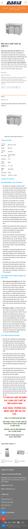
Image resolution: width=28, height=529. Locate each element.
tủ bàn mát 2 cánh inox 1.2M (13, 82)
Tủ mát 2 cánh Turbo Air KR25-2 (6, 461)
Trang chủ (5, 8)
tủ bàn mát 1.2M (9, 80)
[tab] (14, 96)
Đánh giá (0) (4, 99)
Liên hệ (3, 508)
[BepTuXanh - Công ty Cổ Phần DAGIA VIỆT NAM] (14, 2)
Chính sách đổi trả (6, 505)
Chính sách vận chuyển (7, 502)
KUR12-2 (3, 80)
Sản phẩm (12, 8)
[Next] (27, 456)
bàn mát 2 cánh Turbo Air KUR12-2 (15, 79)
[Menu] (2, 3)
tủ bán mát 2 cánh (17, 80)
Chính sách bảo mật (6, 499)
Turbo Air (16, 9)
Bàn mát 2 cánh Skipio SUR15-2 (20, 461)
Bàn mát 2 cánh (8, 77)
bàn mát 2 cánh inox (17, 77)
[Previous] (1, 456)
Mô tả (2, 96)
